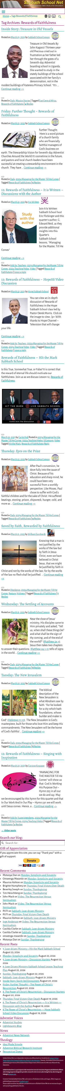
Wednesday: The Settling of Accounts (27, 603)
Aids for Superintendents (22, 818)
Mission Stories (23, 100)
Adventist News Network (16, 1035)
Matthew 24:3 (51, 641)
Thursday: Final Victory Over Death (45, 885)
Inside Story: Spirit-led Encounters (21, 981)
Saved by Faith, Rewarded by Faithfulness (30, 525)
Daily (12, 100)
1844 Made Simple (12, 1044)
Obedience (15, 590)
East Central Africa (47, 100)
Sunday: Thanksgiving (35, 889)
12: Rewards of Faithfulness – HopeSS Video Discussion (32, 281)
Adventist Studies (12, 1022)
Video (33, 268)
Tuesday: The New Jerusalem (21, 675)
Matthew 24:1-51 (40, 649)
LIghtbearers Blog (12, 1026)
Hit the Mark (15, 444)
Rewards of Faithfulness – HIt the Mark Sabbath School (29, 359)
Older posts (8, 830)
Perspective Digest (13, 1051)
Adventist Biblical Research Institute (22, 1048)
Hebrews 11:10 (16, 720)
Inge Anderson (10, 921)
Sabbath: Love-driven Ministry (28, 911)
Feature (12, 593)
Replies (29, 104)
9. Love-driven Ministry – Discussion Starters (26, 959)
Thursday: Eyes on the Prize (20, 451)
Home (6, 16)
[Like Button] (2, 98)
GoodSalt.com (24, 1081)
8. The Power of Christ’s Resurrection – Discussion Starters (34, 991)
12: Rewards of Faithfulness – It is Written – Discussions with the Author (32, 191)
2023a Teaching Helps (19, 268)
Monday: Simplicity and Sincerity (38, 875)
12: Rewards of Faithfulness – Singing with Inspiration (31, 755)
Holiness (21, 593)
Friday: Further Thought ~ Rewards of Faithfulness (27, 113)
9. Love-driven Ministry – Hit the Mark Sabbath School (31, 948)
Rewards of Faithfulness (12, 104)
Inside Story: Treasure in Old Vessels (27, 28)
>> (54, 16)
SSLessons (48, 440)
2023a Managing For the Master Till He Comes (37, 179)
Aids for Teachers (18, 265)
